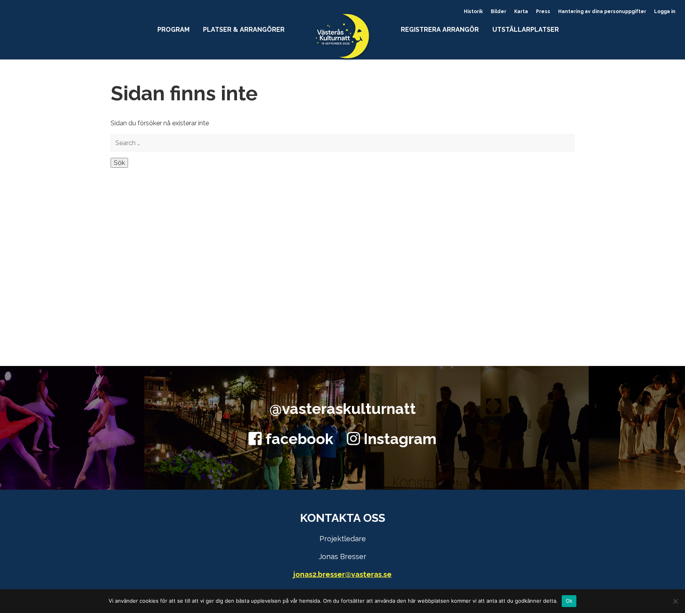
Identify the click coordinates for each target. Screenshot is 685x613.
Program (173, 29)
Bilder (498, 11)
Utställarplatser (525, 29)
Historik (473, 11)
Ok (569, 601)
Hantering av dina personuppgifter (602, 11)
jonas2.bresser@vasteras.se (342, 574)
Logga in (664, 11)
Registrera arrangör (440, 29)
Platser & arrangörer (244, 29)
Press (543, 11)
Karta (521, 11)
